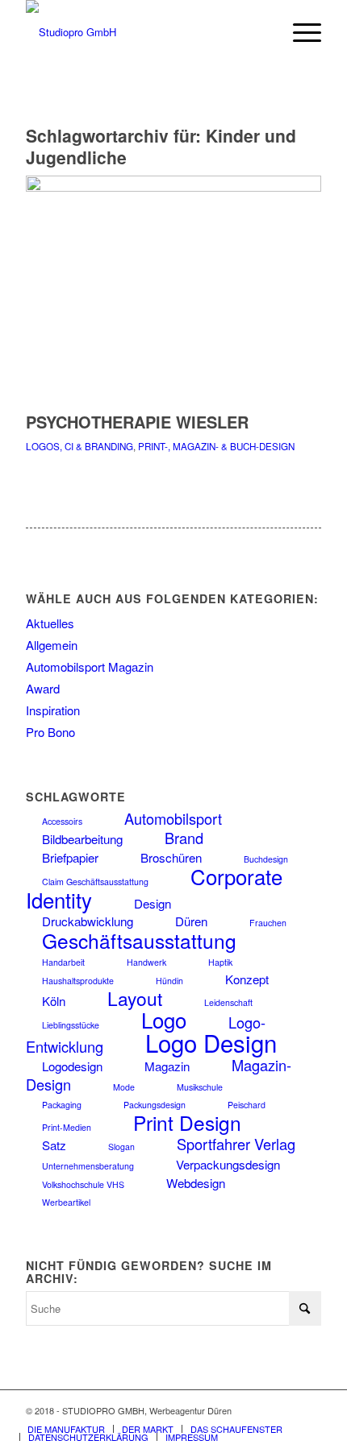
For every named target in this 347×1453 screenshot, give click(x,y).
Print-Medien (66, 1127)
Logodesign (72, 1066)
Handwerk (146, 962)
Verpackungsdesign (228, 1164)
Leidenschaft (228, 1002)
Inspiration (53, 710)
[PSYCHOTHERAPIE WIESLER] (173, 187)
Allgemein (51, 644)
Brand (184, 837)
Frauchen (267, 923)
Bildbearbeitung (82, 838)
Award (43, 688)
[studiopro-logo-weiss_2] (143, 32)
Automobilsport (173, 818)
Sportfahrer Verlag (236, 1143)
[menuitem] (299, 32)
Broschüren (171, 857)
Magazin (167, 1066)
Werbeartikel (66, 1202)
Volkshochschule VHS (83, 1184)
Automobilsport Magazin (89, 666)
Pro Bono (50, 731)
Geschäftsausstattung (139, 940)
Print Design (187, 1122)
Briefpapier (70, 857)
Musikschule (200, 1087)
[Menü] (299, 32)
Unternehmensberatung (88, 1166)
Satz (54, 1144)
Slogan (121, 1146)
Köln (53, 1000)
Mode (124, 1087)
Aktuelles (50, 623)
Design (152, 903)
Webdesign (195, 1182)
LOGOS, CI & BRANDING (79, 446)
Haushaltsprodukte (78, 981)
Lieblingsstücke (70, 1025)
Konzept (247, 979)
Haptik (220, 962)
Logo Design (211, 1042)
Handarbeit (63, 962)
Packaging (62, 1105)
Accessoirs (62, 821)
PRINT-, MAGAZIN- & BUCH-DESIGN (216, 446)
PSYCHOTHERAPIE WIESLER (137, 421)
